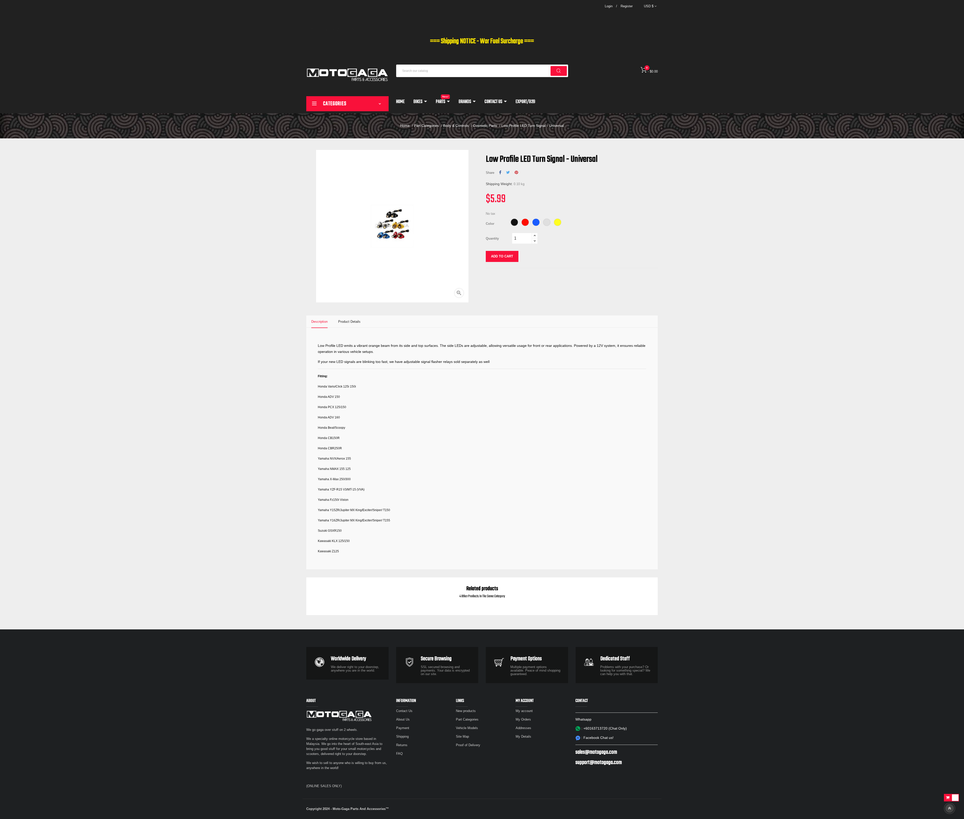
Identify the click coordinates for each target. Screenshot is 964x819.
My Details (523, 736)
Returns (401, 745)
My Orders (523, 719)
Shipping (402, 736)
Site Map (462, 736)
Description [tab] (319, 321)
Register (627, 6)
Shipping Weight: (499, 184)
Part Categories (467, 719)
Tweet (508, 172)
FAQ (399, 753)
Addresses (523, 728)
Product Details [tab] (349, 321)
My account (524, 711)
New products (466, 711)
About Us (403, 719)
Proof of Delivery (468, 745)
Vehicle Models (467, 728)
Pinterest (516, 172)
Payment (402, 728)
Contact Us (404, 711)
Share (500, 172)
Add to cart (502, 256)
